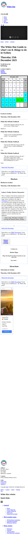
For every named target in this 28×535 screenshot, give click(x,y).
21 (3, 100)
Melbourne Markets (11, 522)
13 (25, 90)
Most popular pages (10, 517)
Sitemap (18, 489)
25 (18, 100)
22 (6, 100)
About (5, 18)
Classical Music (11, 531)
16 (10, 95)
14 (3, 95)
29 (6, 104)
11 (18, 90)
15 (6, 95)
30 (10, 104)
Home (5, 17)
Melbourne (9, 528)
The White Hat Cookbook (13, 533)
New (5, 21)
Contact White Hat (11, 511)
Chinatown (4, 200)
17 (14, 95)
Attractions (4, 73)
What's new (10, 512)
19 (21, 95)
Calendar (12, 41)
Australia (9, 530)
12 (21, 90)
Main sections (8, 526)
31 (14, 104)
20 (25, 95)
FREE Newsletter (16, 171)
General (6, 505)
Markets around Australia (5, 241)
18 (18, 95)
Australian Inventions (12, 521)
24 (14, 100)
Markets (3, 71)
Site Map (6, 22)
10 (14, 90)
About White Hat (11, 509)
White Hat (11, 7)
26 (21, 100)
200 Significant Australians (13, 520)
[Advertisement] (14, 397)
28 (3, 104)
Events (2, 70)
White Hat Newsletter (7, 167)
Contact (6, 19)
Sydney (7, 41)
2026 (7, 487)
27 (25, 100)
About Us (3, 484)
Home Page (3, 481)
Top (2, 491)
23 (10, 100)
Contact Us (3, 483)
